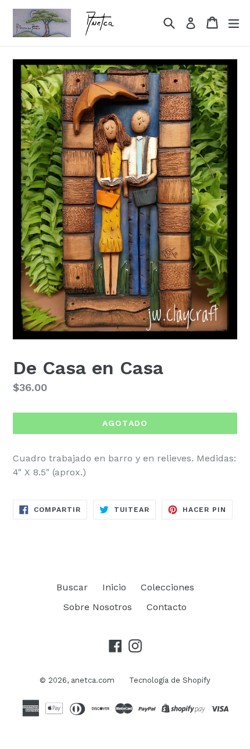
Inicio (114, 587)
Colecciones (167, 587)
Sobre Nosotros (97, 606)
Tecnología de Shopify (169, 680)
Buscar (72, 587)
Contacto (167, 606)
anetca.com (93, 680)
